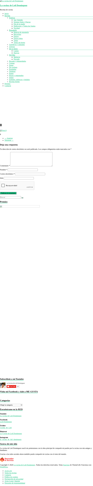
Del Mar (12, 55)
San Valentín (18, 20)
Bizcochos (17, 34)
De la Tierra (13, 49)
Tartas (16, 40)
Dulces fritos (18, 38)
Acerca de (8, 471)
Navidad (17, 28)
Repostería (13, 30)
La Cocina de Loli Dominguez (11, 434)
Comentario (5, 166)
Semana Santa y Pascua (22, 22)
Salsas (11, 78)
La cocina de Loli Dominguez (13, 5)
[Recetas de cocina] (7, 461)
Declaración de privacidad (14, 479)
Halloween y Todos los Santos (24, 26)
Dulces (16, 36)
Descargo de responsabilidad (15, 483)
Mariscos (17, 57)
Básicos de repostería (21, 32)
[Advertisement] (46, 104)
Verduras (12, 71)
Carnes (16, 51)
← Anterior (9, 138)
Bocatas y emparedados (17, 61)
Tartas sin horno (19, 43)
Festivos (12, 18)
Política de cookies (11, 477)
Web (1, 178)
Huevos (16, 53)
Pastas (11, 73)
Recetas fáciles (14, 82)
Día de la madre (19, 24)
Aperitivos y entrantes (17, 45)
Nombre (3, 170)
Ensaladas (12, 69)
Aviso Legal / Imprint (12, 481)
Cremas (12, 63)
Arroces (12, 47)
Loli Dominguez (6, 422)
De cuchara (13, 67)
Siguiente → (9, 140)
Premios (7, 84)
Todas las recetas (11, 473)
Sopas (11, 65)
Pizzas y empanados (16, 75)
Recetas (7, 16)
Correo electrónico (7, 174)
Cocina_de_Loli (6, 428)
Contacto (8, 86)
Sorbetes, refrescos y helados (19, 80)
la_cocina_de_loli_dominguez (10, 439)
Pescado (17, 59)
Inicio (7, 14)
